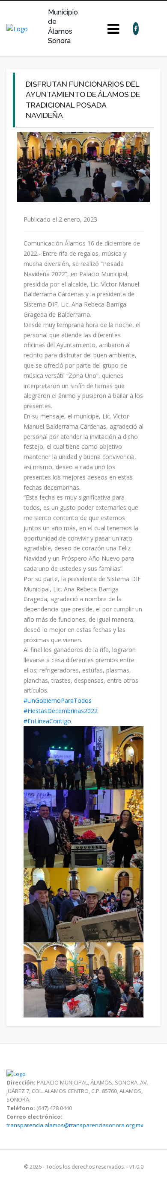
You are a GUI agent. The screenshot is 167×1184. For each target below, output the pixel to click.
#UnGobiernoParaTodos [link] (58, 700)
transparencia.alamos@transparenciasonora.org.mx (74, 1125)
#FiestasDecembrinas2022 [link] (61, 711)
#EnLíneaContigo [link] (47, 721)
